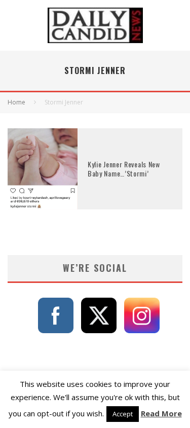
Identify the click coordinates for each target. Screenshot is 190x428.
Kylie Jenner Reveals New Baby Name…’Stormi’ (124, 169)
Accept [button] (122, 413)
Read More (161, 413)
